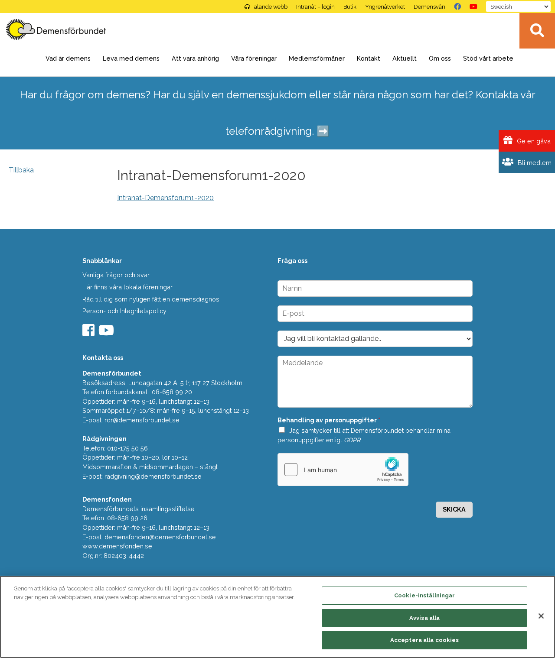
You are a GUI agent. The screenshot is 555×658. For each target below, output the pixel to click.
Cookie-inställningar (424, 595)
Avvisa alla (424, 618)
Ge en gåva (533, 141)
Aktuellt (404, 58)
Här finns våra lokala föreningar (127, 287)
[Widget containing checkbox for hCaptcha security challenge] (343, 469)
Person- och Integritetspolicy (124, 310)
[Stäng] (541, 616)
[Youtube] (107, 333)
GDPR (352, 440)
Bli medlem (534, 162)
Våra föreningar (254, 58)
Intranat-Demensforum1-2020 (165, 198)
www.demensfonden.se (117, 546)
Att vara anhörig (195, 58)
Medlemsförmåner (317, 58)
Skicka (454, 509)
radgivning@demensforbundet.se (153, 476)
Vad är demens (68, 58)
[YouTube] (473, 6)
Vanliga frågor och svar (116, 275)
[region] (277, 617)
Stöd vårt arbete (488, 58)
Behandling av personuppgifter (329, 420)
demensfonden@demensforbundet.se (160, 537)
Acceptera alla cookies (424, 640)
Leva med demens (131, 58)
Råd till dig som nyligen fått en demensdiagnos (150, 299)
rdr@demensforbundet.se (142, 420)
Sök (537, 31)
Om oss (440, 58)
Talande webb (269, 6)
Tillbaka (21, 170)
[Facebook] (457, 6)
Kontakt (368, 58)
